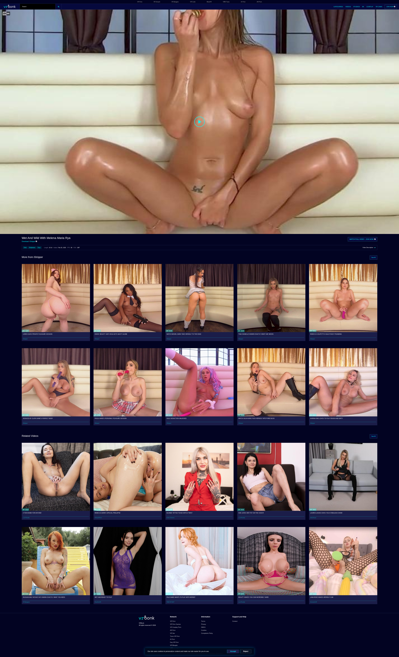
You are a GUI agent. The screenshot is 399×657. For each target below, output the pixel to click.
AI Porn (243, 2)
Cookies (203, 630)
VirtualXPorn (98, 517)
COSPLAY (369, 6)
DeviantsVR (313, 602)
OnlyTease (313, 517)
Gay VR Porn (174, 642)
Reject (245, 651)
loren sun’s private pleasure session (37, 334)
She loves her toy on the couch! (251, 513)
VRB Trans (226, 2)
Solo (25, 247)
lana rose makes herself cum (321, 597)
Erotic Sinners (170, 517)
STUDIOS (356, 6)
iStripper (33, 241)
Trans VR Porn (175, 636)
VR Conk (192, 2)
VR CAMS (379, 6)
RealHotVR (98, 602)
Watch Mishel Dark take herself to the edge (184, 334)
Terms (203, 621)
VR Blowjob (173, 645)
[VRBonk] (146, 618)
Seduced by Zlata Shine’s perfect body (38, 418)
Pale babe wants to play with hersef (181, 597)
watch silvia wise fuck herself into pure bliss (256, 418)
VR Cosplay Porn (175, 627)
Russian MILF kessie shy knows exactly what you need (44, 597)
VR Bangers (175, 2)
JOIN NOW (390, 6)
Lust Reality (26, 517)
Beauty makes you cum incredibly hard (253, 597)
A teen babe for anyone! (32, 513)
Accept (233, 651)
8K (363, 6)
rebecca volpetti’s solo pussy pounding (326, 334)
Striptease (32, 247)
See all (373, 257)
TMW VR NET (170, 602)
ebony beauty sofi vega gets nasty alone (111, 334)
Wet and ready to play (103, 597)
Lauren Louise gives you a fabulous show (326, 513)
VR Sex (172, 633)
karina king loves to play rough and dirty (326, 418)
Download (25, 241)
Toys (39, 247)
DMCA (203, 627)
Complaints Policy (207, 633)
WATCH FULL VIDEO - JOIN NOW (361, 239)
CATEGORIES (338, 6)
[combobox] (37, 6)
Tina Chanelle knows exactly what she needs (255, 334)
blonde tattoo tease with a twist (179, 513)
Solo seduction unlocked (176, 418)
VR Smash (157, 2)
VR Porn (139, 2)
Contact (234, 621)
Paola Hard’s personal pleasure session (110, 418)
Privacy (203, 624)
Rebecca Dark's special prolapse (107, 513)
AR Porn (259, 2)
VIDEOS (348, 6)
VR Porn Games (175, 624)
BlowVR (209, 2)
